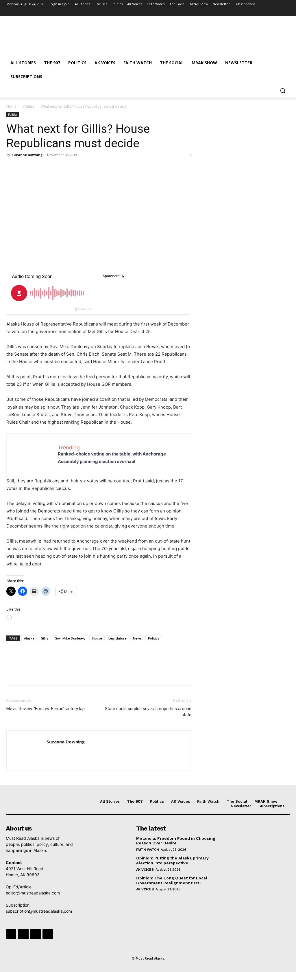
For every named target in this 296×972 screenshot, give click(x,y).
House (97, 638)
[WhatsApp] (52, 168)
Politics (28, 106)
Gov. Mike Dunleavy (70, 638)
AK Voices (145, 870)
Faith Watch (147, 850)
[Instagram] (262, 12)
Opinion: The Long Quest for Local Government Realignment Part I (171, 880)
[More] (66, 168)
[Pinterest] (39, 168)
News (137, 638)
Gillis (44, 638)
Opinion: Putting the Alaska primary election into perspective (172, 860)
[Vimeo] (278, 12)
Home (11, 106)
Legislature (117, 638)
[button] (283, 91)
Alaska (29, 638)
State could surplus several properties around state (148, 711)
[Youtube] (286, 12)
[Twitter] (270, 12)
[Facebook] (254, 12)
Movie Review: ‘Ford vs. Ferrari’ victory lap (45, 708)
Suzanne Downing (27, 154)
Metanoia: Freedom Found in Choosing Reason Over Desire (175, 841)
